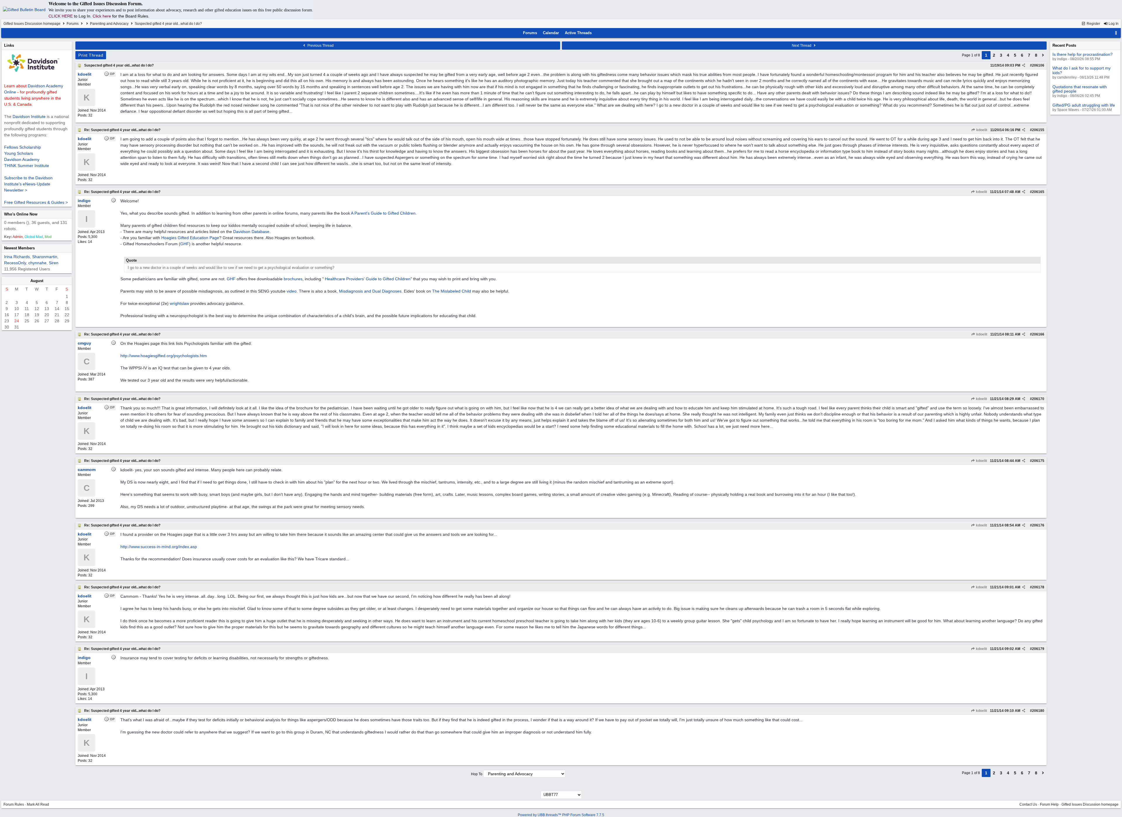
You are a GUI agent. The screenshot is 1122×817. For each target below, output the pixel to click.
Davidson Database (251, 231)
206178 (1038, 587)
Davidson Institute (29, 116)
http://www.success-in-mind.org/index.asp (158, 546)
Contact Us (1028, 804)
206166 (1038, 334)
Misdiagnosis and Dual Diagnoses (370, 291)
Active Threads (578, 33)
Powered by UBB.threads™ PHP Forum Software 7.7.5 (561, 815)
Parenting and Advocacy (109, 24)
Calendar (551, 33)
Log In (1113, 24)
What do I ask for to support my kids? (1081, 70)
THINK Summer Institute (26, 165)
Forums (73, 24)
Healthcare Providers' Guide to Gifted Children (368, 279)
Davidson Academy (21, 159)
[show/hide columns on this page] (1116, 32)
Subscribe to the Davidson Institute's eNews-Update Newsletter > (28, 183)
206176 (1038, 525)
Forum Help (1049, 804)
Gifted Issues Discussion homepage (32, 24)
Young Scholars (18, 153)
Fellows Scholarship (22, 147)
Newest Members (19, 248)
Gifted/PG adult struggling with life (1083, 105)
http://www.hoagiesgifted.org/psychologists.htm (163, 355)
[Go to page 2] (1043, 55)
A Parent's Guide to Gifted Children (383, 213)
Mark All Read (38, 804)
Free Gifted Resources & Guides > (36, 202)
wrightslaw (179, 303)
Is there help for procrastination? (1082, 54)
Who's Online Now (20, 214)
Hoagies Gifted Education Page (190, 237)
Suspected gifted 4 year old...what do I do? (119, 65)
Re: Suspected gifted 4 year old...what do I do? (122, 130)
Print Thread (90, 55)
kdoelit (981, 130)
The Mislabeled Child (451, 291)
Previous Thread (320, 46)
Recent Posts (1064, 45)
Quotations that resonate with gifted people (1079, 88)
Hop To (476, 774)
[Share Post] (1023, 65)
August (36, 281)
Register (1093, 24)
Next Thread (802, 46)
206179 (1038, 649)
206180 (1038, 711)
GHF (184, 243)
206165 (1038, 192)
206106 (1038, 65)
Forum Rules (14, 804)
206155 (1038, 130)
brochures (293, 279)
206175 (1038, 461)
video (292, 291)
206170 (1038, 399)
